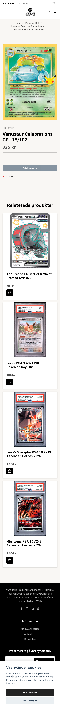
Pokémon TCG (32, 22)
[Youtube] (33, 608)
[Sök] (49, 12)
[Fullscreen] (30, 82)
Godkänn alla (30, 692)
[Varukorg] (54, 12)
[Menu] (5, 12)
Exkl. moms (23, 2)
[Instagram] (27, 608)
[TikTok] (38, 608)
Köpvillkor (30, 639)
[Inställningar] (53, 3)
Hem (18, 22)
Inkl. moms (8, 2)
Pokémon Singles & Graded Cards (27, 26)
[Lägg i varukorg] (9, 292)
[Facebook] (21, 608)
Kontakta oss (30, 634)
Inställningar (30, 700)
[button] (52, 83)
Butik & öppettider (30, 628)
